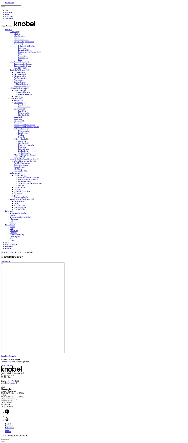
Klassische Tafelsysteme (18, 70)
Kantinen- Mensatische (26, 145)
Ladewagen (22, 56)
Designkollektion (20, 207)
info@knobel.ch (11, 383)
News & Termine (11, 244)
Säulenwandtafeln (20, 74)
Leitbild (12, 240)
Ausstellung (14, 231)
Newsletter (9, 12)
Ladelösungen (23, 58)
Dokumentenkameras (21, 40)
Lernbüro (17, 96)
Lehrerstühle (18, 117)
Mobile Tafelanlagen (21, 84)
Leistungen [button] (9, 211)
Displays (17, 34)
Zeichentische (23, 151)
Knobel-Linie (18, 101)
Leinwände (22, 48)
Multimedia (13, 32)
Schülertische (18, 109)
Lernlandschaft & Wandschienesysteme (23, 159)
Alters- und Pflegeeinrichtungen (25, 155)
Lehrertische (18, 119)
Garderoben (18, 193)
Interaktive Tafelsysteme (18, 62)
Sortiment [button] (8, 30)
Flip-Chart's (18, 169)
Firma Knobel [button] (10, 225)
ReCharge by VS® (20, 171)
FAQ (7, 14)
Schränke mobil (19, 187)
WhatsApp (9, 18)
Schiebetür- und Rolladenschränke (30, 183)
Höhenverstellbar (24, 107)
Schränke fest (18, 175)
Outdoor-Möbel (19, 157)
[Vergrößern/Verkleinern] (2, 439)
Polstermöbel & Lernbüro (18, 88)
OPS (20, 60)
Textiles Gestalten (24, 153)
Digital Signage (19, 36)
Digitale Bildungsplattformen (24, 42)
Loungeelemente (24, 92)
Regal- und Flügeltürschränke (28, 177)
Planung (12, 215)
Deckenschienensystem (22, 86)
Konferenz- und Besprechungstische (26, 127)
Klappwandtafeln (20, 76)
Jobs (6, 10)
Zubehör (17, 44)
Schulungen (14, 219)
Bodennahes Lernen (25, 94)
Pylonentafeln (18, 80)
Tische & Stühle (15, 98)
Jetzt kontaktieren (7, 365)
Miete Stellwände (20, 205)
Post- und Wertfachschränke (28, 179)
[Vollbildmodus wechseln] (4, 439)
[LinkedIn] (7, 412)
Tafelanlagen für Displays (23, 64)
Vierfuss (21, 135)
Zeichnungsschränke (21, 197)
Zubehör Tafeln (19, 209)
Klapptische (22, 147)
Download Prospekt (8, 356)
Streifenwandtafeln (20, 78)
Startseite (4, 252)
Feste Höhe (22, 105)
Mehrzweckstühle (20, 129)
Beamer (16, 38)
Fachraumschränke (24, 181)
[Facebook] (7, 416)
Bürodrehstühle (19, 121)
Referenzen (9, 246)
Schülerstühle (18, 103)
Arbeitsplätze (18, 123)
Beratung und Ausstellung (18, 213)
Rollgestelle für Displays (26, 46)
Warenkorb (9, 3)
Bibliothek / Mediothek (22, 191)
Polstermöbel (18, 90)
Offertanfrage (5, 261)
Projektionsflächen (24, 50)
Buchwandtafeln (19, 72)
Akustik (16, 203)
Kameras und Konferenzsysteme (29, 52)
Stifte (20, 54)
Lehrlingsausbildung (17, 235)
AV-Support (9, 16)
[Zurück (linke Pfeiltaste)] (2, 441)
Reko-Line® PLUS (20, 68)
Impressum (9, 426)
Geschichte (13, 233)
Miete (11, 221)
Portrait (12, 227)
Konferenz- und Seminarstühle (24, 125)
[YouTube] (7, 420)
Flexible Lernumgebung (22, 163)
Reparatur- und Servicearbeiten (20, 217)
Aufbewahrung (15, 173)
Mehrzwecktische (20, 139)
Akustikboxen (19, 201)
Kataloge (13, 223)
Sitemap (8, 432)
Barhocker (21, 137)
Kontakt (8, 248)
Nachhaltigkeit (15, 237)
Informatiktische (23, 149)
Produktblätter (13, 252)
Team (11, 229)
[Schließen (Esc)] (8, 439)
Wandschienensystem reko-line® (25, 161)
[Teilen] (6, 439)
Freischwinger (23, 133)
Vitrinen (16, 195)
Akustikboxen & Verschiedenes (20, 199)
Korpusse (17, 189)
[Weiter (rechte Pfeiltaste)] (4, 441)
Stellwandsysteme (20, 82)
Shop (7, 242)
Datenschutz (9, 428)
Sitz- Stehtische (23, 115)
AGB (7, 430)
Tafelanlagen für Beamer (22, 66)
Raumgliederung (19, 167)
